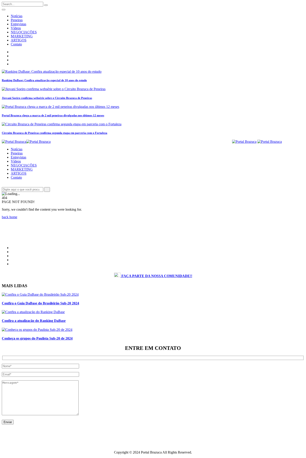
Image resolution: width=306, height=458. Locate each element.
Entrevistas (18, 24)
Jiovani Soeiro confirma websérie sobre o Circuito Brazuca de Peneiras (47, 98)
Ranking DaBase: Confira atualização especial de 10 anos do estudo (44, 80)
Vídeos (16, 28)
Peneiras (17, 20)
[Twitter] (12, 60)
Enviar (8, 422)
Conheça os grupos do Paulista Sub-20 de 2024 (37, 338)
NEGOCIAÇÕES (24, 32)
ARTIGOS (18, 40)
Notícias (16, 16)
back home (9, 217)
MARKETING (22, 36)
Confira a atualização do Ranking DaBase (34, 321)
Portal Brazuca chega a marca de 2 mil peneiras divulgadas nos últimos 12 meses (53, 115)
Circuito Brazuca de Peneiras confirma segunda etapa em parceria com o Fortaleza (54, 133)
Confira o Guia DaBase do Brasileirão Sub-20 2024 (40, 303)
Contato (16, 44)
